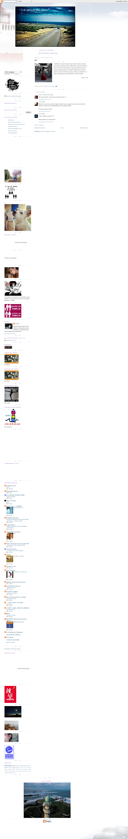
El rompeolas (10, 637)
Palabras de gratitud (10, 496)
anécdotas (29, 769)
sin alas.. (8, 554)
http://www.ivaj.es (12, 126)
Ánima (40, 113)
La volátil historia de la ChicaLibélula (14, 550)
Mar (25, 765)
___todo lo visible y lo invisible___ (15, 602)
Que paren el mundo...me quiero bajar (48, 53)
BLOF (8, 613)
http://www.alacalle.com (14, 122)
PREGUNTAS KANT (19, 622)
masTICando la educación (13, 586)
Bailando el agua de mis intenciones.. (16, 582)
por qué (22, 771)
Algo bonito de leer (10, 609)
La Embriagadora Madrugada (14, 632)
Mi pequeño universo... (12, 491)
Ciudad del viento (11, 485)
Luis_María (20, 765)
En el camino (9, 604)
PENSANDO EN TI (18, 507)
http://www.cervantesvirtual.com (16, 124)
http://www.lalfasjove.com (15, 128)
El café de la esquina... (12, 591)
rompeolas (6, 772)
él (19, 767)
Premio (21, 769)
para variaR (18, 771)
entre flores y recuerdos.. (19, 556)
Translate (16, 74)
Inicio (62, 128)
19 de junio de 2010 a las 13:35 (45, 99)
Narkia (17, 323)
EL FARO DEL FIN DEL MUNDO (15, 495)
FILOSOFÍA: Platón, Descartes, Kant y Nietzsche (16, 619)
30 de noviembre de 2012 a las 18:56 (46, 121)
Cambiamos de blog (10, 587)
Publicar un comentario (39, 125)
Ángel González (12, 772)
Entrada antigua (84, 128)
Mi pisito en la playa (10, 615)
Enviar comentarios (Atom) (48, 131)
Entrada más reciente (39, 128)
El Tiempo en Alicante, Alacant (12, 649)
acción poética (12, 767)
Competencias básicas (11, 598)
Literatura (10, 769)
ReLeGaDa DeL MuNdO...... (13, 635)
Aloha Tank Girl (10, 570)
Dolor (7, 487)
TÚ (17, 766)
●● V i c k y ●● (10, 642)
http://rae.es (11, 120)
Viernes (25, 769)
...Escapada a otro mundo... (13, 532)
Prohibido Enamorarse (12, 518)
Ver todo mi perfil (10, 333)
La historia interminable (12, 640)
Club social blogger (27, 767)
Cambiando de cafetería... (12, 593)
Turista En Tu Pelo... (11, 549)
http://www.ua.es (12, 131)
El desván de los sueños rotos (20, 571)
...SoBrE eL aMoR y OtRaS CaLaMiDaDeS (17, 608)
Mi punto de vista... (11, 566)
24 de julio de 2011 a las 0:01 (44, 111)
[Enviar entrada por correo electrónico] (56, 86)
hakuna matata (12, 771)
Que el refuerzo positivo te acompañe (16, 597)
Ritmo (7, 502)
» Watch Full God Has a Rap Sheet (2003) (15, 545)
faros (17, 767)
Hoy (15, 533)
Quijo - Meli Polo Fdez (44, 95)
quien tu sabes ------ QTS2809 (14, 506)
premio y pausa (28, 771)
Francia (5, 769)
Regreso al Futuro (11, 500)
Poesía (14, 766)
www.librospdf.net (12, 133)
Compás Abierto (10, 525)
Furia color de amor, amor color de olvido (17, 543)
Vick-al (40, 101)
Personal (7, 765)
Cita (21, 767)
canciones (6, 771)
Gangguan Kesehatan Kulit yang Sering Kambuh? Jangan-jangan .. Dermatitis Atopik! (17, 520)
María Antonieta (16, 769)
